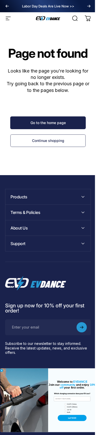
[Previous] (7, 6)
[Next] (88, 6)
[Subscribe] (78, 327)
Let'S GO (70, 418)
